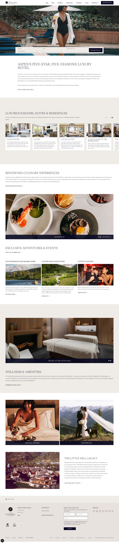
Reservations (96, 50)
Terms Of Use (71, 537)
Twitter (97, 511)
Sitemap (51, 537)
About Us (8, 537)
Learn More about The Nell (72, 483)
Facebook (94, 511)
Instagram (100, 511)
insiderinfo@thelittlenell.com (48, 515)
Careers (14, 537)
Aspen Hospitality (29, 537)
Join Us (70, 528)
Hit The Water (10, 294)
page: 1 (97, 236)
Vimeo (106, 511)
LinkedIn (109, 511)
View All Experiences (13, 252)
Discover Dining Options (14, 186)
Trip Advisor (112, 511)
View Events (82, 292)
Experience (69, 3)
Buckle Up (45, 296)
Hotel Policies (57, 537)
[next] (111, 117)
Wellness (60, 3)
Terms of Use (78, 521)
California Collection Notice (80, 537)
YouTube (103, 511)
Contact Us (20, 537)
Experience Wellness (13, 385)
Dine (53, 3)
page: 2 (98, 236)
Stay (47, 3)
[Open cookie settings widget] (2, 540)
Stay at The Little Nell (25, 89)
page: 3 (100, 236)
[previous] (106, 117)
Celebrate (79, 3)
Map (19, 515)
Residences (95, 3)
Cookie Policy (90, 537)
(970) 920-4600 (45, 510)
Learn (86, 3)
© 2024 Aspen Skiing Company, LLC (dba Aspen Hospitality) (104, 537)
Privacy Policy (68, 523)
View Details (106, 237)
